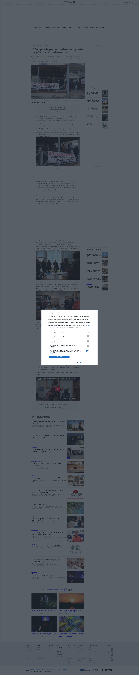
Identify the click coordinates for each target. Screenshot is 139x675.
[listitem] (69, 332)
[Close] (94, 313)
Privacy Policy (78, 362)
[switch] (87, 336)
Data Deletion (61, 362)
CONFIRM (59, 356)
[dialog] (69, 337)
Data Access (69, 362)
